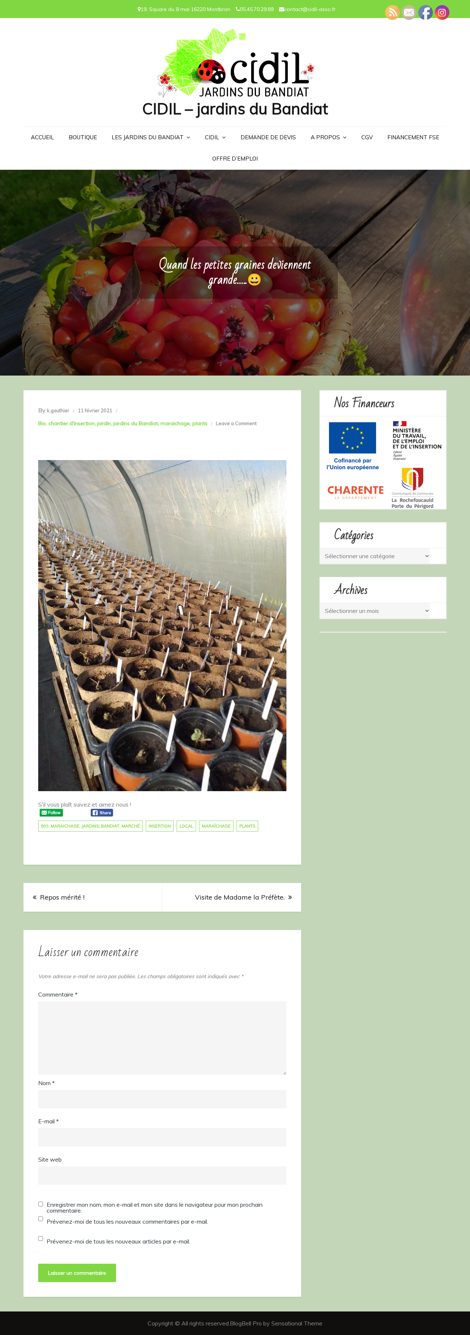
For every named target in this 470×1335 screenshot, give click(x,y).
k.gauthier (58, 410)
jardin (104, 423)
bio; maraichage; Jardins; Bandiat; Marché (90, 826)
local (186, 826)
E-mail (48, 1121)
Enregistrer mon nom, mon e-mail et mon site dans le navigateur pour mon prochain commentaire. (155, 1207)
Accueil (42, 137)
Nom (46, 1083)
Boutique (83, 137)
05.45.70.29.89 (257, 9)
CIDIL (212, 137)
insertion (160, 826)
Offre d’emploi (235, 158)
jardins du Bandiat (135, 423)
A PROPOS (325, 137)
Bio (42, 423)
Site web (50, 1159)
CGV (367, 137)
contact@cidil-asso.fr (310, 9)
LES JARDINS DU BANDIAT (148, 137)
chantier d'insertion (71, 423)
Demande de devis (268, 137)
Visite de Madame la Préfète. (240, 897)
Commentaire (57, 994)
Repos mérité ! (62, 897)
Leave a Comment (236, 423)
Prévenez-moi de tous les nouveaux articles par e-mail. (118, 1241)
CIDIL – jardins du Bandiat (235, 108)
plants (199, 423)
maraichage (175, 423)
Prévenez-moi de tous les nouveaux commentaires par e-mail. (127, 1221)
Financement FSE (413, 137)
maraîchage (216, 826)
